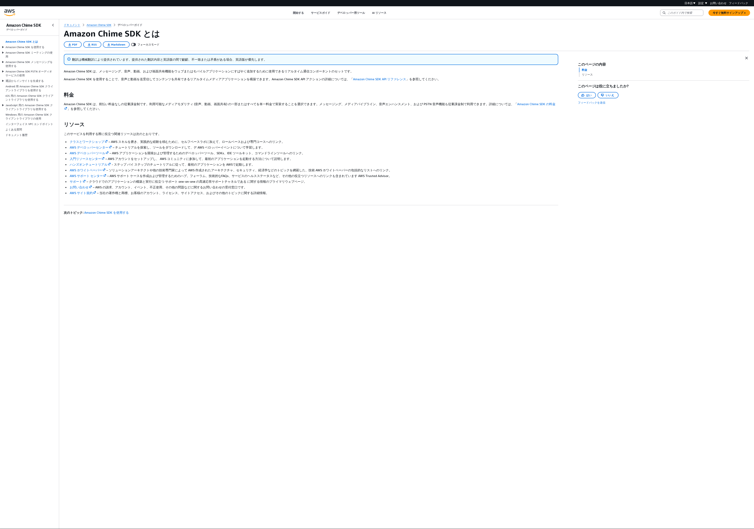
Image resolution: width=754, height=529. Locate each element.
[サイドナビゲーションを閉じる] (53, 25)
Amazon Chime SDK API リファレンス (379, 79)
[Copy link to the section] (60, 95)
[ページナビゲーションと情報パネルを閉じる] (746, 58)
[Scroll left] (289, 13)
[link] (130, 25)
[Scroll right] (389, 13)
